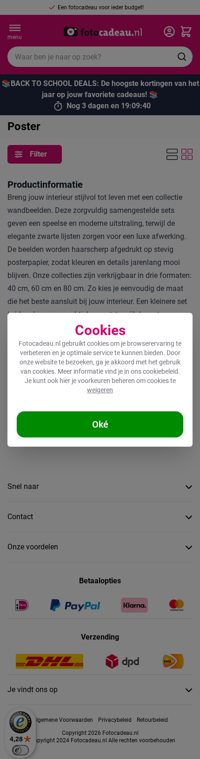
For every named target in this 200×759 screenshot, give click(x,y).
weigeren (100, 390)
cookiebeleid (160, 371)
